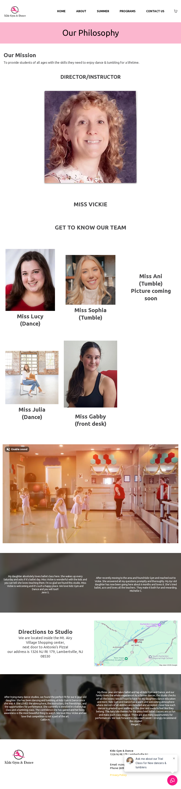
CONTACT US (155, 11)
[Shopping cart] (175, 11)
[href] (135, 643)
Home (61, 11)
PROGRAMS (128, 11)
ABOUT (81, 11)
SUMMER (103, 11)
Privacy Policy (118, 774)
